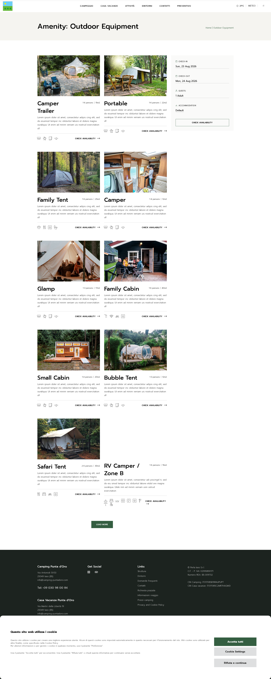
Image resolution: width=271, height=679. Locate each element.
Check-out (184, 76)
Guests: (182, 91)
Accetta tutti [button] (235, 642)
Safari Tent (51, 466)
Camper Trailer (48, 107)
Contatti (142, 585)
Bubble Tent (120, 377)
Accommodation (187, 105)
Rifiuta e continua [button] (235, 663)
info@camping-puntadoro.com (52, 580)
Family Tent (52, 200)
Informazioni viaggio (148, 595)
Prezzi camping (145, 600)
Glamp (46, 288)
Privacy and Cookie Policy (151, 604)
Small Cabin (53, 377)
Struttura (142, 571)
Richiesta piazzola (146, 590)
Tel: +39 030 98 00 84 (52, 588)
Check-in (183, 61)
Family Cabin (121, 288)
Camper (115, 200)
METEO (251, 5)
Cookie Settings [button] (235, 652)
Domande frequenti (148, 580)
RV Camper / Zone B (122, 469)
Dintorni (142, 576)
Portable (115, 103)
